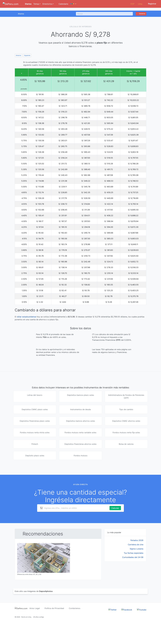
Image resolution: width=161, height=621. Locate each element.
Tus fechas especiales (133, 553)
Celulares (141, 13)
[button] (73, 4)
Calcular (115, 508)
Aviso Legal (34, 608)
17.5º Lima (136, 4)
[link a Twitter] (112, 609)
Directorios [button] (47, 4)
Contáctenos (74, 608)
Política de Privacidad (54, 608)
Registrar (152, 3)
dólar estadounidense (26, 317)
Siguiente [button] (27, 55)
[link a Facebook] (126, 609)
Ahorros (21, 14)
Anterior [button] (18, 55)
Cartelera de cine (135, 544)
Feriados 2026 (136, 540)
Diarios (28, 4)
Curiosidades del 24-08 (132, 557)
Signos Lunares (136, 549)
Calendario (63, 4)
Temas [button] (36, 4)
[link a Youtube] (141, 609)
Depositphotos (46, 591)
